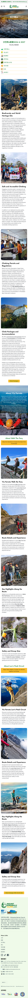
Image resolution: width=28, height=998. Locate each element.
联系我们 (3, 951)
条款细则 (3, 949)
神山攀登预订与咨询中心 (6, 1)
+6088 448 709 (9, 971)
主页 (2, 937)
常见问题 (3, 947)
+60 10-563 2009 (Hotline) (19, 1)
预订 (2, 944)
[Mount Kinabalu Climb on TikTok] (5, 955)
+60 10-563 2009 (9, 974)
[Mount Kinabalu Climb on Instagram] (2, 955)
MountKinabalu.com (20, 986)
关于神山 (3, 942)
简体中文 (3, 982)
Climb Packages (14, 381)
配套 (2, 940)
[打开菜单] (1, 6)
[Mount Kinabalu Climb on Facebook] (8, 955)
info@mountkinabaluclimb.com (12, 969)
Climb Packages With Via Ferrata (14, 893)
